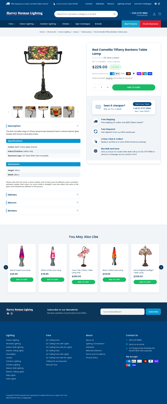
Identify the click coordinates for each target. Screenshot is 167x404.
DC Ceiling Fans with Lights (57, 343)
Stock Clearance (150, 24)
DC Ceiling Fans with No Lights (59, 347)
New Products (131, 24)
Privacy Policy (92, 357)
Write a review (113, 58)
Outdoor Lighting (13, 361)
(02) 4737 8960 (140, 13)
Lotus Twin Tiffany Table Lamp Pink (82, 271)
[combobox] (86, 14)
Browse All (52, 32)
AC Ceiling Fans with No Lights (59, 357)
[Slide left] (8, 112)
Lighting (10, 335)
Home (42, 32)
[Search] (114, 14)
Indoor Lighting (65, 32)
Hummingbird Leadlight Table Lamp (143, 271)
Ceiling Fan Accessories (56, 361)
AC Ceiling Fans (53, 350)
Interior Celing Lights (15, 350)
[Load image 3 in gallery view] (43, 112)
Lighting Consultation (95, 343)
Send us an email (136, 344)
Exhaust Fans (51, 365)
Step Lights (11, 375)
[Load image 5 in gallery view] (68, 112)
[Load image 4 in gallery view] (56, 112)
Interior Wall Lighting (14, 347)
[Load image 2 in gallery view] (30, 112)
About (89, 335)
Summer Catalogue (142, 4)
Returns (110, 4)
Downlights (11, 354)
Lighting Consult (124, 4)
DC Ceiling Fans (53, 340)
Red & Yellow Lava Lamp (113, 270)
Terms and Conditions (95, 354)
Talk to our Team (142, 104)
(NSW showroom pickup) (135, 142)
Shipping (109, 78)
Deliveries (100, 4)
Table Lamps (86, 32)
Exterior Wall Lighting (14, 368)
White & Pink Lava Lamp (51, 270)
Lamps (76, 32)
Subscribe (153, 311)
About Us (90, 340)
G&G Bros (116, 62)
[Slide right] (77, 112)
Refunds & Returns (94, 350)
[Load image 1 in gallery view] (18, 112)
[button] (159, 14)
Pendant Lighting (13, 343)
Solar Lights (11, 379)
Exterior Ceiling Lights (15, 371)
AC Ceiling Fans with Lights (57, 354)
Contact (89, 4)
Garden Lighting (13, 365)
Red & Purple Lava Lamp (20, 270)
